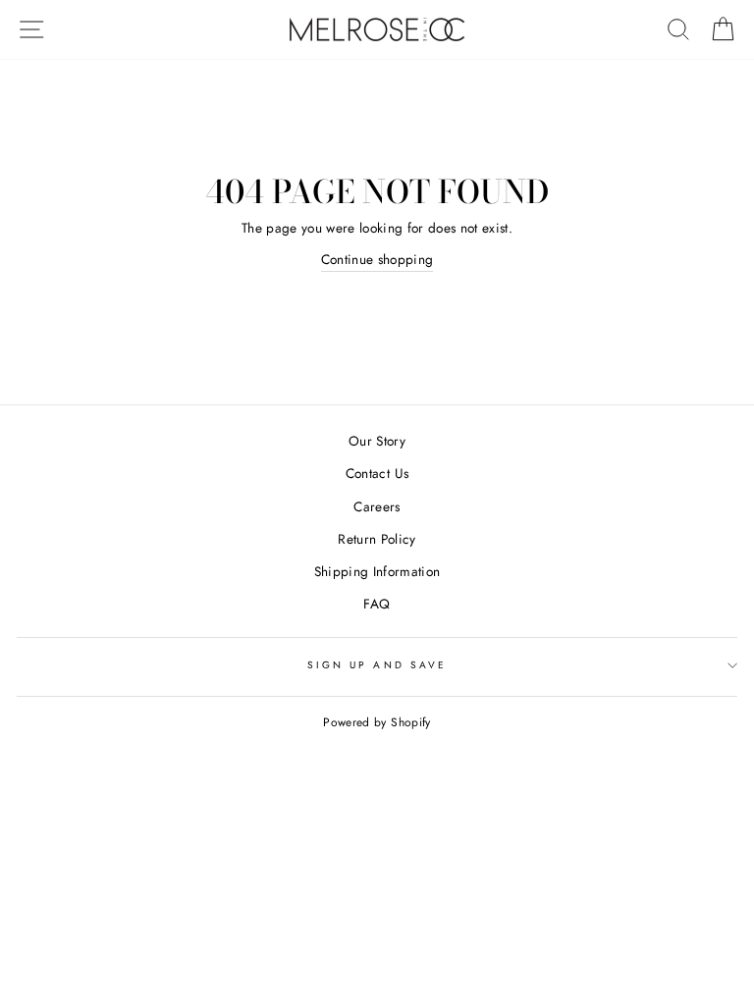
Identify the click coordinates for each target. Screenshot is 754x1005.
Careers (376, 506)
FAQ (376, 603)
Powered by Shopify (376, 722)
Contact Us (377, 473)
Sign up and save (377, 665)
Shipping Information (377, 571)
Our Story (377, 440)
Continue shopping (377, 259)
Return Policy (376, 539)
